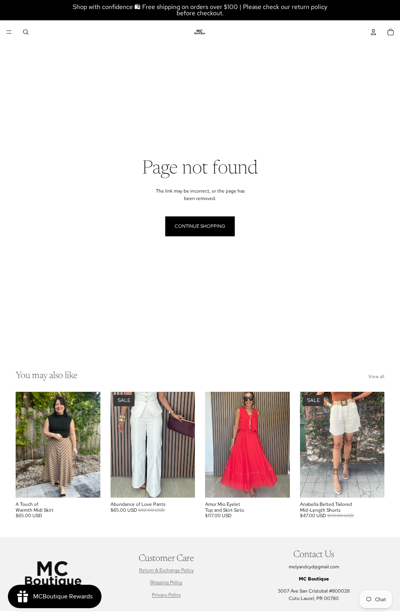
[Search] (25, 32)
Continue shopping (200, 226)
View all (376, 376)
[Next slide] (91, 445)
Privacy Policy (166, 595)
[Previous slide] (24, 445)
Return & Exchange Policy (166, 570)
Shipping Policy (166, 582)
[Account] (373, 32)
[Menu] (9, 32)
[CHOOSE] (88, 486)
